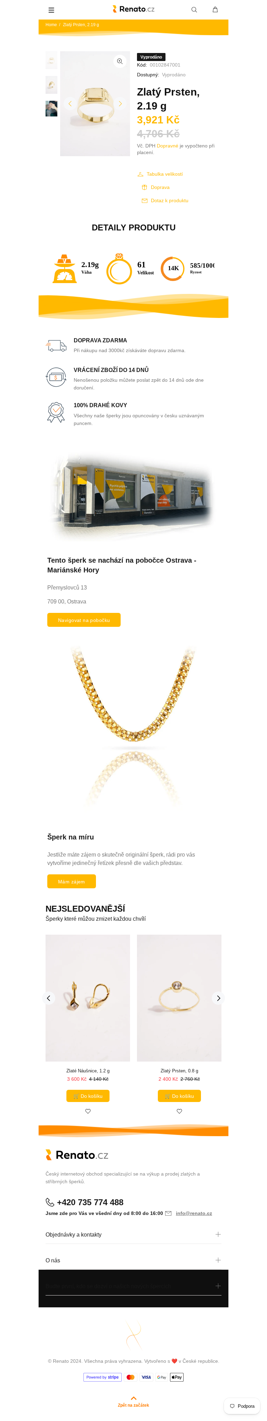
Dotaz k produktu (169, 200)
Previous (70, 103)
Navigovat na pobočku (84, 620)
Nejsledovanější (85, 908)
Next (120, 103)
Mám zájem (71, 881)
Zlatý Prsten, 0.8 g (179, 1070)
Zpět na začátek (133, 1405)
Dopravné (167, 146)
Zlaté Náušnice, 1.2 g (88, 1070)
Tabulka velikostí (165, 174)
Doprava (160, 187)
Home (51, 24)
